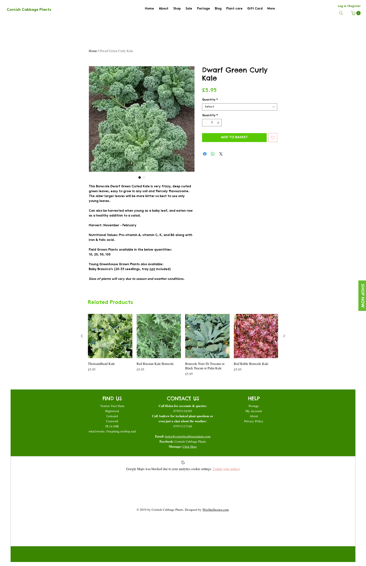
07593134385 (182, 411)
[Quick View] (110, 336)
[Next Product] (284, 335)
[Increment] (218, 122)
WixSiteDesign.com (215, 509)
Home (93, 50)
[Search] (341, 13)
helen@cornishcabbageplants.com (188, 436)
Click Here (190, 446)
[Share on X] (220, 153)
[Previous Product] (81, 335)
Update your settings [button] (226, 469)
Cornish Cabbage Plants (190, 441)
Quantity (210, 100)
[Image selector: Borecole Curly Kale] (139, 177)
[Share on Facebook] (204, 153)
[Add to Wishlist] (272, 137)
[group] (183, 345)
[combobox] (239, 106)
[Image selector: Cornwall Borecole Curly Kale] (144, 177)
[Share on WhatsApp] (212, 153)
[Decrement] (205, 122)
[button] (356, 13)
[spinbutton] (212, 122)
